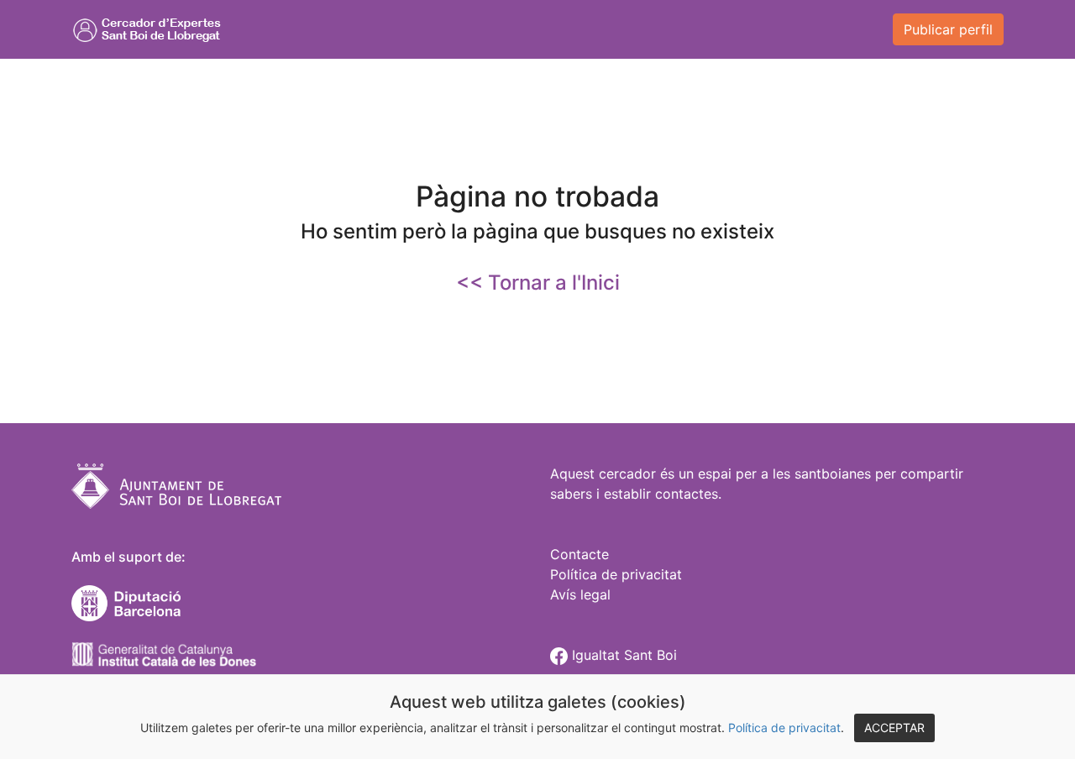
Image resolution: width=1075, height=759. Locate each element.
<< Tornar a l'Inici (538, 282)
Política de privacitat (784, 727)
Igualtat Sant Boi (622, 654)
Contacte (579, 554)
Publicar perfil (948, 29)
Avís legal (580, 594)
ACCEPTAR (894, 727)
